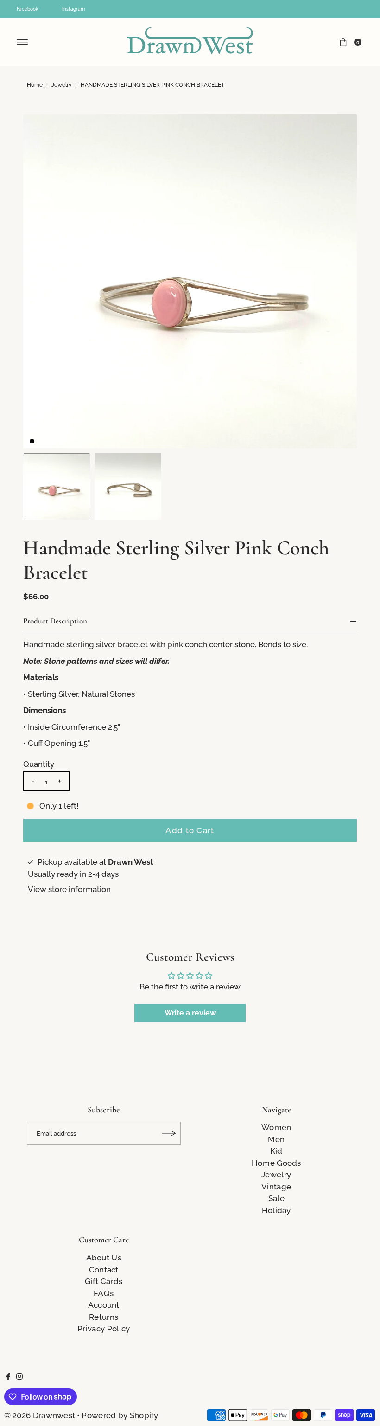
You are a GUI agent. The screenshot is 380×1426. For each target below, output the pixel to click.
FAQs (104, 1293)
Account (104, 1305)
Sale (276, 1198)
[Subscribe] (169, 1133)
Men (276, 1139)
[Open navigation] (22, 42)
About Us (103, 1257)
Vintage (276, 1186)
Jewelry (61, 85)
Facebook (27, 9)
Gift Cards (103, 1281)
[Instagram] (19, 1377)
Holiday (276, 1210)
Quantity (38, 764)
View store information (69, 889)
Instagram (73, 9)
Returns (103, 1317)
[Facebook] (8, 1377)
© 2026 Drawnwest (40, 1415)
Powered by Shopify (120, 1415)
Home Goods (276, 1163)
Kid (276, 1151)
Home (35, 85)
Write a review (190, 1012)
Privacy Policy (103, 1328)
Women (276, 1127)
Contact (104, 1269)
